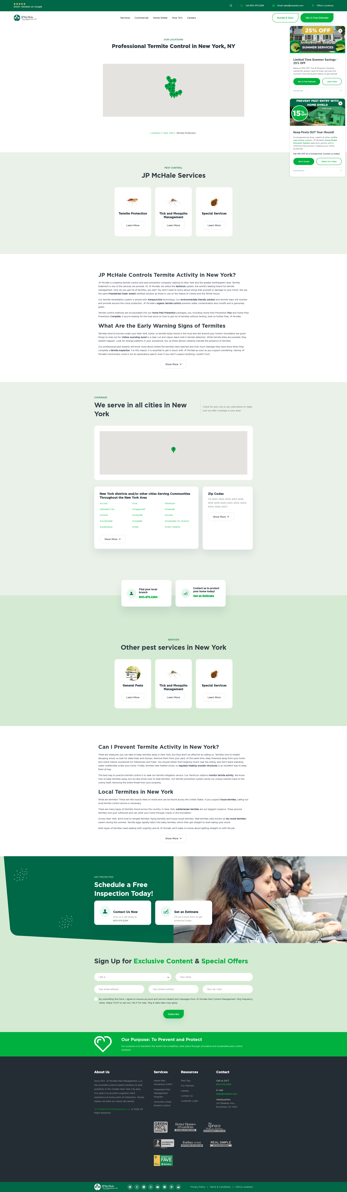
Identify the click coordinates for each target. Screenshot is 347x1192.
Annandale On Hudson (177, 521)
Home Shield (160, 17)
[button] (173, 92)
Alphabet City (107, 509)
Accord (103, 503)
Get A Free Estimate (307, 81)
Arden (135, 526)
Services (125, 17)
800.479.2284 (223, 1084)
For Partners (187, 1085)
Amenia (104, 515)
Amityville (137, 515)
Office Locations (244, 1186)
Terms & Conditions (220, 1186)
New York (168, 133)
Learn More (332, 81)
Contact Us (187, 1095)
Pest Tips (186, 1080)
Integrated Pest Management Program (162, 1093)
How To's (177, 17)
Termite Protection (133, 213)
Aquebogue (106, 526)
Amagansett (138, 509)
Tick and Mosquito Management (173, 215)
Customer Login (189, 1100)
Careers (191, 17)
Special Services (214, 213)
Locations (155, 133)
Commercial (141, 17)
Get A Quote (303, 161)
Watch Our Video (329, 161)
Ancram (169, 515)
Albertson (170, 503)
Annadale (137, 521)
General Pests (133, 685)
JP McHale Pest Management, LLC (112, 1109)
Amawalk (170, 509)
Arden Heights (172, 526)
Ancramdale (106, 521)
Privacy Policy (197, 1186)
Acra (134, 503)
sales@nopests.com (226, 1093)
